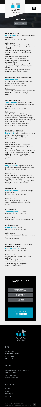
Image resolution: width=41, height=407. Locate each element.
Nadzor (20, 300)
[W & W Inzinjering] (20, 341)
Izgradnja (20, 295)
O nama (7, 389)
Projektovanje (20, 290)
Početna (17, 23)
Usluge (7, 391)
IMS (21, 405)
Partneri (8, 396)
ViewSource (28, 405)
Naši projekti (9, 394)
